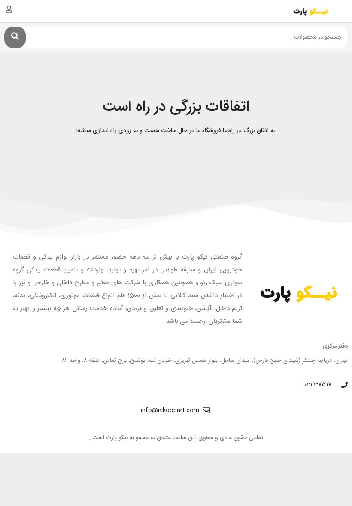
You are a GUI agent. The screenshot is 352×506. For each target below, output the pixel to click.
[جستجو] (15, 37)
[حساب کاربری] (9, 9)
